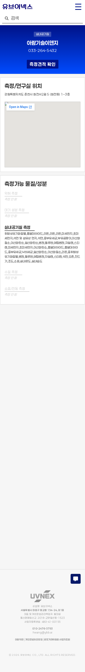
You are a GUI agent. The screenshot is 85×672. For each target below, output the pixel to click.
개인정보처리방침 (33, 639)
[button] (78, 7)
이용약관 (19, 639)
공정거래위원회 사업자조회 (57, 639)
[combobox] (42, 18)
